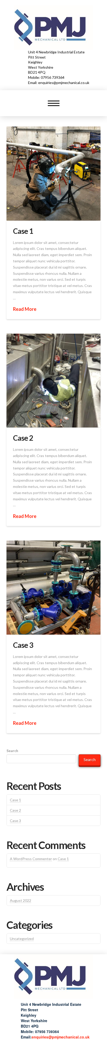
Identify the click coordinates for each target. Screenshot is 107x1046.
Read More (24, 309)
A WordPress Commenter (31, 859)
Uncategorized (22, 938)
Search (12, 750)
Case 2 (23, 437)
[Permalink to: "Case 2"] (53, 381)
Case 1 (23, 231)
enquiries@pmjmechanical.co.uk (61, 1037)
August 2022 (20, 900)
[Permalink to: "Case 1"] (53, 174)
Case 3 (23, 645)
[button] (53, 103)
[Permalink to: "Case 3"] (53, 587)
